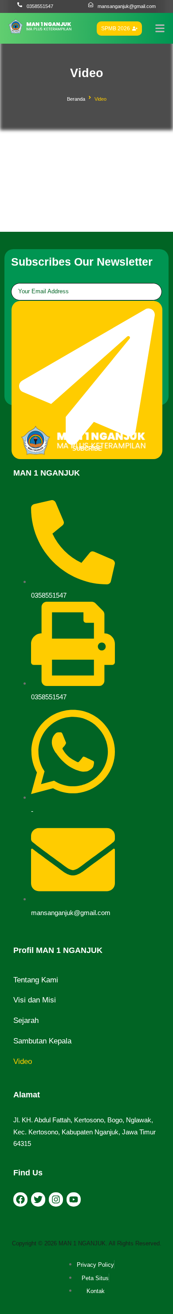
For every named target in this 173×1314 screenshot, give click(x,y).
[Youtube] (74, 1199)
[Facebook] (20, 1199)
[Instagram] (56, 1199)
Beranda (76, 99)
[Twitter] (38, 1199)
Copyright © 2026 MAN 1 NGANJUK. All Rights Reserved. (86, 1243)
